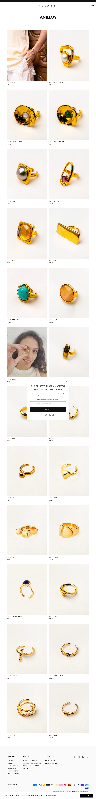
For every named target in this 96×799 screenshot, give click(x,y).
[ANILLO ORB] (27, 471)
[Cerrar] (67, 382)
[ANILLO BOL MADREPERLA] (27, 115)
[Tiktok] (53, 415)
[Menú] (3, 6)
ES (8, 787)
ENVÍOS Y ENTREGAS (30, 760)
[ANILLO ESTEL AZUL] (27, 293)
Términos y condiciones (58, 791)
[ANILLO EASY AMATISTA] (27, 589)
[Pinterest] (50, 415)
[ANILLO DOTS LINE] (27, 649)
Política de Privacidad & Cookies (80, 791)
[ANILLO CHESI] (69, 530)
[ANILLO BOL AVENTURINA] (69, 115)
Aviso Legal (68, 791)
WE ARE (10, 760)
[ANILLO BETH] (27, 233)
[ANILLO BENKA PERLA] (69, 55)
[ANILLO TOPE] (69, 589)
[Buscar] (88, 6)
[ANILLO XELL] (69, 471)
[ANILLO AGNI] (69, 708)
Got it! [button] (87, 795)
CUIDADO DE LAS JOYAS (31, 766)
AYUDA (25, 768)
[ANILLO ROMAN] (27, 352)
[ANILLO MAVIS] (69, 352)
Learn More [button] (60, 795)
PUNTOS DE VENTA (14, 773)
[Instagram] (46, 415)
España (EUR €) (11, 784)
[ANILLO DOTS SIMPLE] (69, 649)
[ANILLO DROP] (27, 530)
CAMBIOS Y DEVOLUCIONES (32, 763)
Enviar (48, 410)
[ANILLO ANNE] (27, 174)
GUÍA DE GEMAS (13, 766)
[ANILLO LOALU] (69, 293)
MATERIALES (12, 768)
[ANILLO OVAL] (27, 55)
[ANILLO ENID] (27, 411)
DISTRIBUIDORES (13, 771)
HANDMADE (11, 763)
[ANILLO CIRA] (27, 708)
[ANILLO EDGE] (69, 233)
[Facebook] (43, 415)
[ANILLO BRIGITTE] (69, 174)
